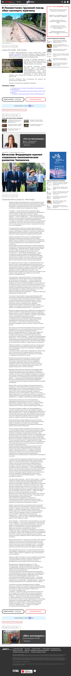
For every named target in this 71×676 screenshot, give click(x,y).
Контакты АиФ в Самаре (56, 650)
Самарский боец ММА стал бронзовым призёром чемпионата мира (58, 21)
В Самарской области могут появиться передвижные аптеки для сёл (58, 32)
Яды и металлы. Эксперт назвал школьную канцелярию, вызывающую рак (59, 202)
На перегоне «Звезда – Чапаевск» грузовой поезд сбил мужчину (15, 125)
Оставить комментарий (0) (35, 99)
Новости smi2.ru (6, 148)
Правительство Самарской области (9, 192)
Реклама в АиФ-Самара (18, 650)
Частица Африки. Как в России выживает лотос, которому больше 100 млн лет (60, 206)
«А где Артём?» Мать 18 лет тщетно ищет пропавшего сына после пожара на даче (60, 197)
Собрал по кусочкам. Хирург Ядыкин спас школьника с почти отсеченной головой (61, 55)
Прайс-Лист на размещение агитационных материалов (36, 650)
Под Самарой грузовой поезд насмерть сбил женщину (36, 125)
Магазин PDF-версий (36, 648)
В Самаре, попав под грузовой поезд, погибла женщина (28, 94)
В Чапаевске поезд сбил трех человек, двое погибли (14, 129)
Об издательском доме (18, 648)
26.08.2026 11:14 (5, 152)
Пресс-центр (27, 648)
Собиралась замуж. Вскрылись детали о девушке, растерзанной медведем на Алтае (60, 41)
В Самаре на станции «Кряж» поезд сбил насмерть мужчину (36, 120)
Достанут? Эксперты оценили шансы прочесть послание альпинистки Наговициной (61, 192)
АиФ (12, 43)
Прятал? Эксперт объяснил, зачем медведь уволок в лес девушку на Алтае (60, 188)
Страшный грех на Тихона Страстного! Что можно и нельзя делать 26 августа (58, 27)
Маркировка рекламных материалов (21, 652)
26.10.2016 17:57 (5, 5)
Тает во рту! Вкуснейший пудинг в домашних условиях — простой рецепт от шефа (60, 64)
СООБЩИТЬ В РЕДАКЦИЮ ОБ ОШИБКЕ (38, 652)
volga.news (16, 55)
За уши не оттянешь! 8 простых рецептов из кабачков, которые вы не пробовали (61, 46)
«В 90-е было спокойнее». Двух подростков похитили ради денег (60, 59)
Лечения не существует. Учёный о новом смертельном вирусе (60, 50)
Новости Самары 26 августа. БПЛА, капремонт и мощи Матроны (58, 10)
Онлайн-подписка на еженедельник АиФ (51, 648)
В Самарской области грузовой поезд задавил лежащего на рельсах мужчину (15, 121)
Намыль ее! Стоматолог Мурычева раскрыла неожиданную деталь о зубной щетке (60, 183)
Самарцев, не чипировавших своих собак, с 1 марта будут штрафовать (58, 16)
